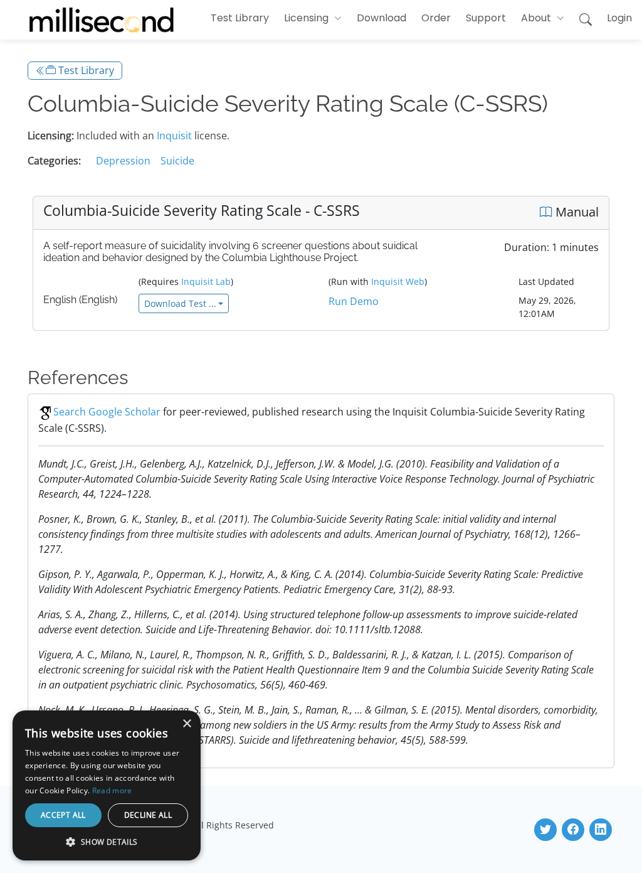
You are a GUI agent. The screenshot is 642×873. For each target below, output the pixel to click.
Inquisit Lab (206, 281)
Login (619, 18)
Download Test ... (180, 303)
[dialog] (107, 785)
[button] (313, 18)
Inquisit (174, 135)
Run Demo (354, 301)
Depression (123, 161)
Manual (575, 211)
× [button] (186, 724)
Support (486, 18)
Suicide (177, 161)
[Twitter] (545, 829)
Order (436, 18)
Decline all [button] (148, 815)
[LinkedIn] (600, 829)
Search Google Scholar (106, 412)
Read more (112, 790)
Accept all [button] (63, 815)
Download (381, 18)
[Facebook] (573, 829)
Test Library (240, 18)
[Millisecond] (102, 20)
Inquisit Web (397, 281)
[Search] (585, 20)
